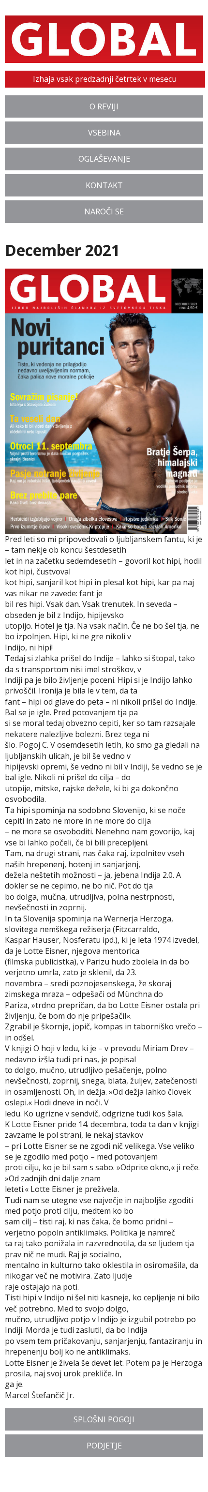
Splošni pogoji (104, 1419)
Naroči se (104, 211)
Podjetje (104, 1445)
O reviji (104, 106)
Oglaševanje (104, 158)
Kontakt (104, 185)
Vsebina (104, 132)
